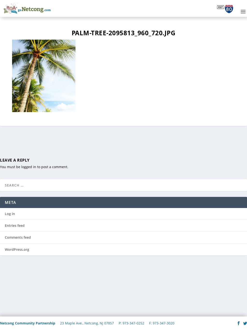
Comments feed (18, 237)
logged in (28, 167)
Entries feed (15, 225)
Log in (10, 213)
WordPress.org (17, 249)
